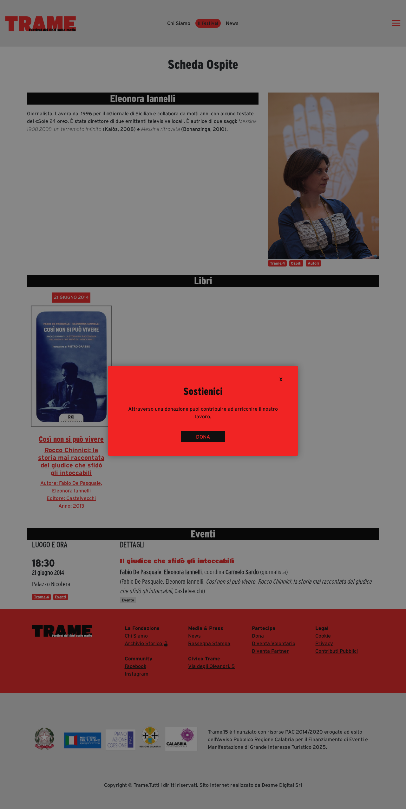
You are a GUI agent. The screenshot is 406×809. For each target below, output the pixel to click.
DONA (203, 437)
